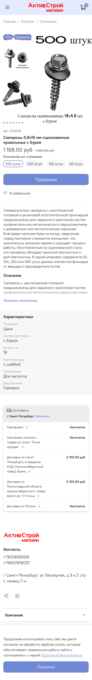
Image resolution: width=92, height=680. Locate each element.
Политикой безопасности (61, 655)
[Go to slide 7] (22, 122)
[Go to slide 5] (16, 122)
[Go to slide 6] (19, 122)
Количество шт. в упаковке (22, 157)
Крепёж (27, 21)
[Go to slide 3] (10, 122)
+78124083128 (16, 557)
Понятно (46, 667)
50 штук (75, 164)
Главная (9, 21)
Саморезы (48, 21)
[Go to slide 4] (13, 122)
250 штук (34, 164)
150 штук (56, 164)
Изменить (42, 416)
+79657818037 (16, 562)
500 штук (13, 164)
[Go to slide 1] (3, 122)
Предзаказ (46, 179)
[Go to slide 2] (7, 122)
